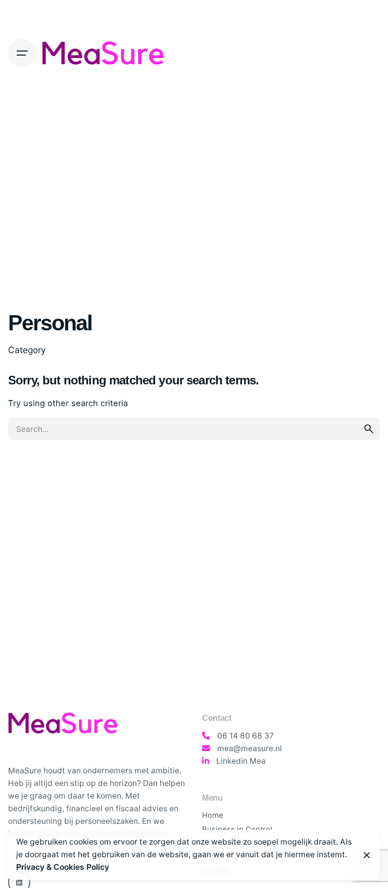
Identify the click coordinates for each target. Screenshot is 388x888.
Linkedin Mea (241, 761)
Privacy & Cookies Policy (62, 867)
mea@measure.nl (249, 748)
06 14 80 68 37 (245, 736)
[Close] (367, 855)
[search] (369, 429)
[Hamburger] (22, 53)
